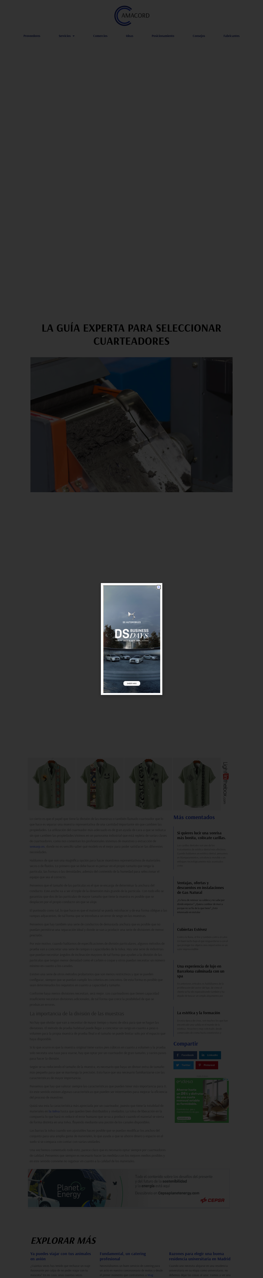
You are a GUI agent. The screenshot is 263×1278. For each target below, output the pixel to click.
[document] (131, 639)
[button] (158, 587)
